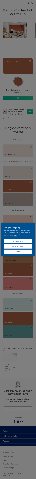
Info (15, 235)
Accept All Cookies (18, 246)
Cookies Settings (18, 241)
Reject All (18, 251)
